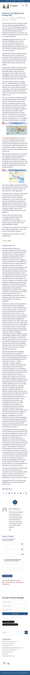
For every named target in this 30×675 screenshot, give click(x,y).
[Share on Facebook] (3, 493)
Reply (10, 529)
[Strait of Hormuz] (15, 176)
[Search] (22, 5)
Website (22, 554)
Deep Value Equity (7, 643)
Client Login (8, 1)
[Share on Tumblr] (17, 493)
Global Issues (6, 645)
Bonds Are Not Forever (8, 641)
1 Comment (12, 17)
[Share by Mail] (26, 493)
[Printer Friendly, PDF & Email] (7, 240)
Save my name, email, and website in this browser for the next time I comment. (12, 560)
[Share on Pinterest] (12, 493)
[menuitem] (22, 5)
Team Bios (14, 1)
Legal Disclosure (24, 672)
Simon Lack (13, 19)
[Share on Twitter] (6, 493)
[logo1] (12, 5)
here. (19, 231)
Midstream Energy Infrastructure (11, 647)
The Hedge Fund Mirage (9, 650)
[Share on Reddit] (23, 493)
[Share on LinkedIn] (15, 493)
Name (22, 544)
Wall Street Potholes (8, 656)
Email (22, 550)
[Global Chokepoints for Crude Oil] (15, 129)
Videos (4, 654)
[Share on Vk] (20, 493)
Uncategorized (6, 652)
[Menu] (26, 5)
